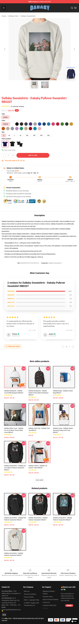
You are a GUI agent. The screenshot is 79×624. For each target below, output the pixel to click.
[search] (72, 8)
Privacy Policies (29, 597)
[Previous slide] (5, 49)
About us (27, 591)
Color (3, 120)
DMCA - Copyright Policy (31, 600)
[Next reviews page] (73, 347)
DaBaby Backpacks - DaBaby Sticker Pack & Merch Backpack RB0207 (38, 393)
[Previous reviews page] (63, 347)
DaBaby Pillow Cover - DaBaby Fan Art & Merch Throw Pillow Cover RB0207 (13, 430)
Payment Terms (48, 596)
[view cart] (75, 8)
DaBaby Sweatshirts (28, 16)
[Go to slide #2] (45, 84)
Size (3, 132)
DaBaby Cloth (13, 16)
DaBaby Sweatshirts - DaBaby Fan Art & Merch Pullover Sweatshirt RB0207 (15, 468)
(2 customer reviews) (17, 106)
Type (3, 114)
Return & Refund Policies (50, 599)
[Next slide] (74, 49)
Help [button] (75, 621)
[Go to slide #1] (34, 84)
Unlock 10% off (4, 615)
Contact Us (46, 602)
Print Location (6, 139)
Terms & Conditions (30, 594)
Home (4, 16)
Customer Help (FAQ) (49, 605)
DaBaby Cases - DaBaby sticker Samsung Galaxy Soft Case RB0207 (63, 430)
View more (40, 480)
